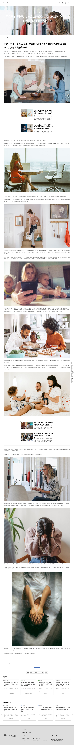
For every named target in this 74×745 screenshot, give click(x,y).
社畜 (31, 672)
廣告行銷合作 (24, 732)
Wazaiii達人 (28, 738)
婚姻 (43, 672)
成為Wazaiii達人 (29, 740)
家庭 (46, 672)
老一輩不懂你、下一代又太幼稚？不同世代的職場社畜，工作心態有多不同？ (43, 435)
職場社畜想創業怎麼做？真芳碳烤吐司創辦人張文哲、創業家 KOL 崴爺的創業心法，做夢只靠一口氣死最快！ (43, 112)
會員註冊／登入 (37, 738)
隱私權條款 (40, 740)
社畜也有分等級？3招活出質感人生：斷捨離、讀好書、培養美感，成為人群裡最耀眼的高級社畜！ (43, 126)
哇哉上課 (32, 738)
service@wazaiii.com (59, 739)
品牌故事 (23, 738)
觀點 (28, 672)
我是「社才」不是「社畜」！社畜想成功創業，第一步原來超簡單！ (43, 423)
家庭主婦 (35, 672)
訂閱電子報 (45, 740)
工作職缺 (29, 732)
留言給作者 (37, 667)
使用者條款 (35, 740)
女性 (39, 672)
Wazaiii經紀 (24, 740)
